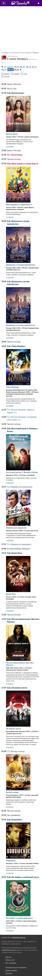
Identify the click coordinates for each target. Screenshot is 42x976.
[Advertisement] (21, 29)
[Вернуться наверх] (39, 970)
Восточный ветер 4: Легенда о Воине (22, 472)
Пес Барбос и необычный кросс (19, 918)
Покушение (11, 860)
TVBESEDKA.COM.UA (18, 937)
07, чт (34, 67)
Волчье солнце (12, 792)
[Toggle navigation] (4, 3)
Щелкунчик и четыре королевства (20, 265)
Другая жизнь (12, 134)
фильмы (6, 74)
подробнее (10, 146)
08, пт (3, 69)
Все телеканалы (10, 963)
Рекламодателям (11, 970)
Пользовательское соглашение (15, 967)
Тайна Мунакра (12, 387)
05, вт (22, 67)
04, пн (16, 67)
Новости (8, 957)
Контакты (8, 973)
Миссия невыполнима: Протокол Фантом (20, 663)
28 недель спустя (13, 728)
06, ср (28, 67)
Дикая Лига (11, 594)
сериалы (16, 74)
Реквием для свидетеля (16, 527)
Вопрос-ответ (10, 960)
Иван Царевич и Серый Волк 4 (18, 204)
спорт (26, 74)
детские (7, 77)
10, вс (16, 69)
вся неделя (8, 67)
